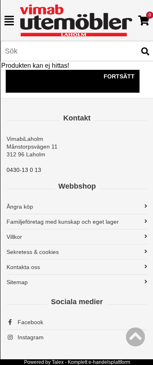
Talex (58, 362)
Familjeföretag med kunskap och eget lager (63, 221)
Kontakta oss (23, 267)
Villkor (14, 237)
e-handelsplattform (109, 362)
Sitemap (17, 282)
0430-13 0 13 (24, 170)
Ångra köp (20, 206)
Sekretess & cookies (33, 252)
